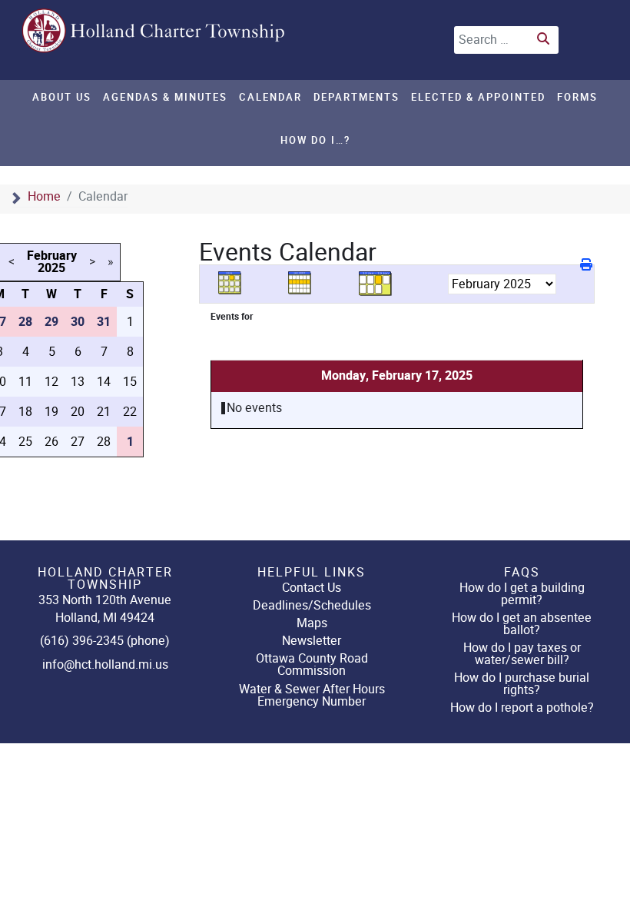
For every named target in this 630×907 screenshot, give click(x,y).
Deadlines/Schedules (312, 605)
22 (130, 411)
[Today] (376, 283)
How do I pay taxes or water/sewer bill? (522, 654)
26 (51, 441)
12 (51, 381)
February (52, 256)
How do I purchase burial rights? (521, 684)
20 (78, 411)
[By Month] (235, 283)
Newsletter (311, 641)
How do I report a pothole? (522, 707)
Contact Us (311, 587)
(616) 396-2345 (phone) (105, 641)
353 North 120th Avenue (104, 600)
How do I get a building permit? (522, 594)
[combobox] (506, 40)
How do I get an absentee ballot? (522, 624)
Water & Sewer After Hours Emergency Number (312, 695)
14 (104, 381)
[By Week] (305, 283)
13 (78, 381)
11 (25, 381)
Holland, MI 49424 (104, 617)
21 (104, 411)
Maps (312, 623)
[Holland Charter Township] (154, 31)
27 (78, 441)
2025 (51, 268)
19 (51, 411)
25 (25, 441)
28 (104, 441)
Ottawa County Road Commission (312, 664)
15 (130, 381)
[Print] (587, 265)
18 (25, 411)
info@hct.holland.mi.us (105, 664)
